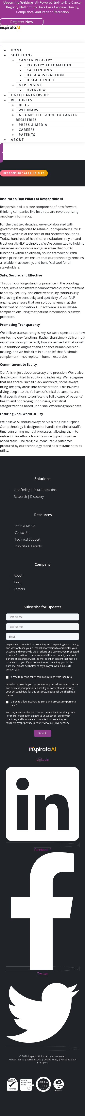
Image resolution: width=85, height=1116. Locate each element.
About (17, 139)
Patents (27, 134)
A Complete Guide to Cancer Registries (47, 117)
